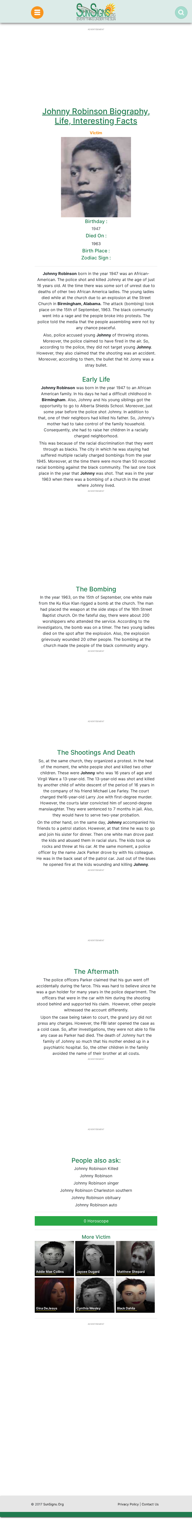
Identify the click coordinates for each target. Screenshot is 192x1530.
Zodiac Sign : (96, 258)
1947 (96, 228)
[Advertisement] (96, 1448)
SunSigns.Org (53, 1504)
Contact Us (150, 1504)
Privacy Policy (128, 1504)
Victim (96, 132)
